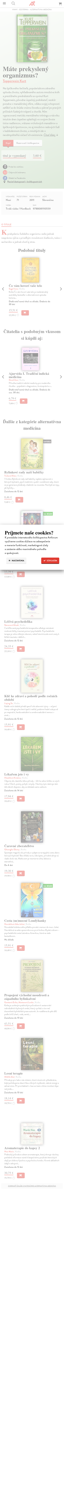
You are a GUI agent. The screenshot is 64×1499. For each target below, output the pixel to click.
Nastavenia (17, 560)
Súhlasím (51, 560)
